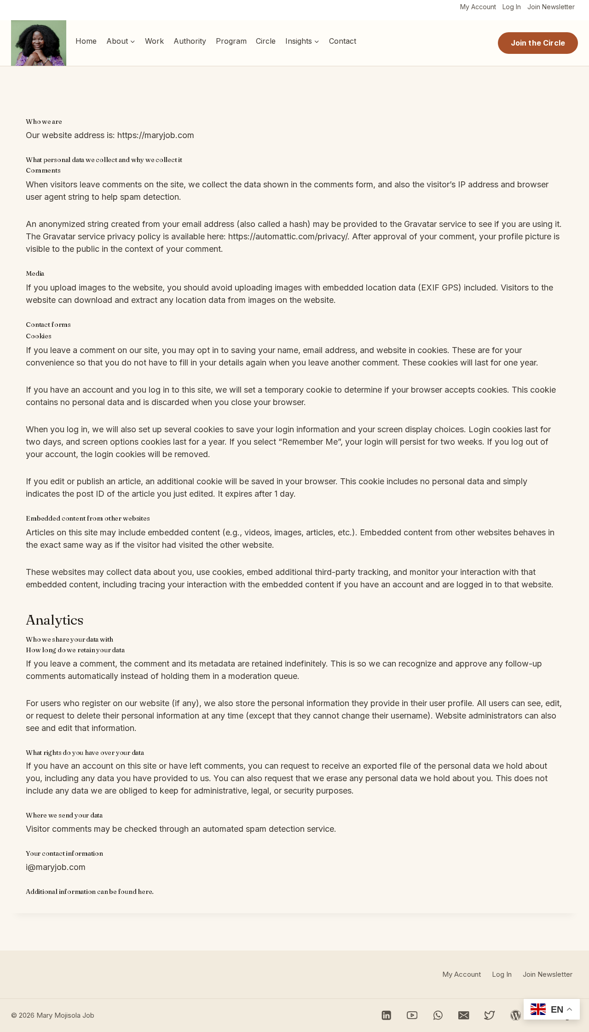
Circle (266, 41)
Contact (342, 41)
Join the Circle (538, 42)
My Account (478, 7)
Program (231, 41)
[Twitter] (490, 1015)
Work (154, 41)
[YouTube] (412, 1015)
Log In (511, 7)
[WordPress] (515, 1015)
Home (86, 41)
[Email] (464, 1015)
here (145, 891)
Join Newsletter (551, 7)
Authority (189, 41)
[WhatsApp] (438, 1015)
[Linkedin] (386, 1015)
